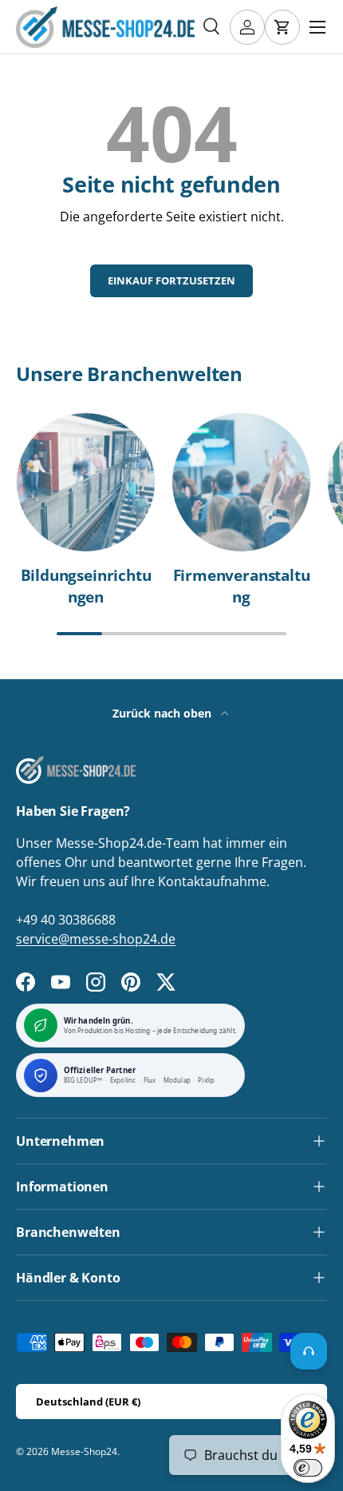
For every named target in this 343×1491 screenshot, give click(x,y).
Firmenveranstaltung (241, 585)
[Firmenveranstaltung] (241, 482)
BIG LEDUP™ (83, 1080)
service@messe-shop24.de (95, 939)
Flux (150, 1080)
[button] (282, 27)
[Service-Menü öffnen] (308, 1351)
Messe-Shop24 (84, 1451)
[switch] (308, 1468)
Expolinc (123, 1080)
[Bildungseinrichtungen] (86, 482)
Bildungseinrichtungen (86, 585)
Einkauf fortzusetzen (171, 280)
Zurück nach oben (163, 713)
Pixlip (206, 1080)
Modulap (177, 1080)
